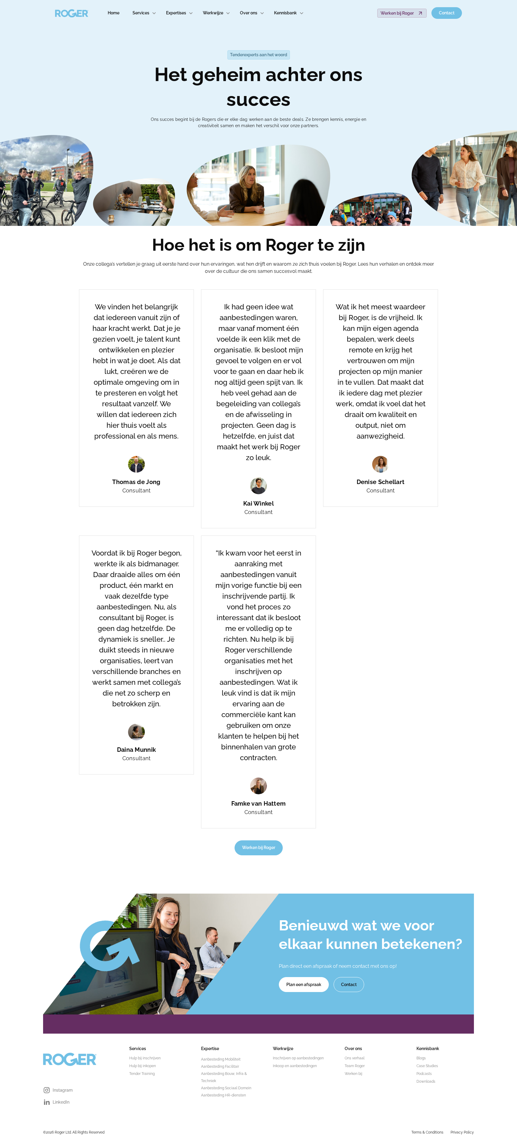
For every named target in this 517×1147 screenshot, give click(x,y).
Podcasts (424, 1074)
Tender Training (142, 1074)
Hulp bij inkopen (142, 1066)
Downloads (425, 1081)
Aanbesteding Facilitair (220, 1066)
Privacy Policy (462, 1132)
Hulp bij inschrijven (145, 1058)
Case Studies (427, 1066)
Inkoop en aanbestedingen (295, 1066)
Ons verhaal (354, 1058)
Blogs (421, 1058)
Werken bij (353, 1074)
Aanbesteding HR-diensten (223, 1095)
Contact (446, 12)
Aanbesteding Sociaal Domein (226, 1088)
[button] (144, 13)
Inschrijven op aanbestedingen (298, 1058)
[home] (72, 13)
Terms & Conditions (427, 1132)
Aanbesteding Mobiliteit (221, 1059)
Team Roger (355, 1066)
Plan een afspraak (303, 984)
